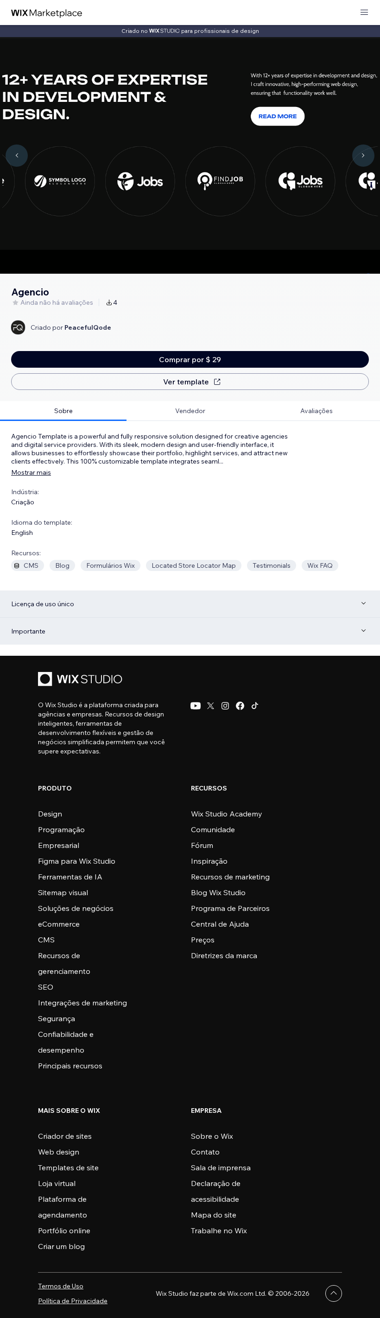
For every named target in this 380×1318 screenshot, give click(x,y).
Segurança (56, 1018)
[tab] (63, 411)
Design (50, 813)
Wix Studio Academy (226, 813)
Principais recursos (70, 1065)
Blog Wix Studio (218, 892)
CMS (46, 939)
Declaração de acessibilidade (216, 1191)
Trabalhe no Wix (219, 1230)
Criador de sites (65, 1136)
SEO (45, 987)
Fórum (202, 845)
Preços (203, 939)
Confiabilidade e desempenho (66, 1041)
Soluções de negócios (76, 908)
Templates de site (68, 1167)
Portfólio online (64, 1230)
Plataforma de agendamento (62, 1206)
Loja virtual (57, 1183)
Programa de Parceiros (230, 908)
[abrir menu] (364, 12)
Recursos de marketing (230, 876)
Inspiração (209, 861)
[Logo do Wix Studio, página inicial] (81, 680)
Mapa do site (213, 1214)
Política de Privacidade (73, 1301)
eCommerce (59, 924)
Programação (61, 829)
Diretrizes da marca (224, 955)
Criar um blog (61, 1246)
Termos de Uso (60, 1286)
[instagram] (225, 705)
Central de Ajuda (220, 924)
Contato (205, 1151)
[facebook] (240, 705)
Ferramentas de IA (70, 876)
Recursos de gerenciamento (64, 963)
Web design (58, 1151)
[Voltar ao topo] (333, 1293)
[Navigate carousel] (17, 155)
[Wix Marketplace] (46, 12)
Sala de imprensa (221, 1167)
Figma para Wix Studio (76, 861)
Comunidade (213, 829)
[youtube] (195, 705)
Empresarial (58, 845)
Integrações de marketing (82, 1002)
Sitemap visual (63, 892)
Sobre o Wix (212, 1136)
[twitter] (210, 705)
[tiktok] (254, 705)
